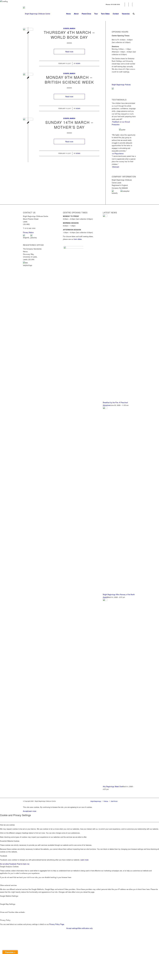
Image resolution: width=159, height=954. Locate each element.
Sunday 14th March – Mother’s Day (69, 125)
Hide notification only (85, 928)
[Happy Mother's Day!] (28, 123)
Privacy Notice (28, 232)
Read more (69, 51)
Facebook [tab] (3, 856)
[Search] (133, 13)
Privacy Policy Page (56, 924)
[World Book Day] (28, 33)
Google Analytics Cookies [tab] (9, 866)
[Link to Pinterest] (134, 4)
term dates (78, 239)
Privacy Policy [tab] (5, 920)
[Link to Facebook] (123, 4)
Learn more (32, 811)
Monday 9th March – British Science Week (69, 80)
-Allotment (115, 167)
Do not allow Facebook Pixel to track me (14, 864)
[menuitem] (68, 13)
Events (66, 28)
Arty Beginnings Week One (112, 786)
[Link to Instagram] (130, 4)
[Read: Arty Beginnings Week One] (105, 600)
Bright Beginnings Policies (121, 84)
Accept (25, 811)
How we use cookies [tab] (7, 825)
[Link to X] (126, 4)
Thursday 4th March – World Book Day (69, 35)
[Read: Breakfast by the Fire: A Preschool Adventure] (105, 216)
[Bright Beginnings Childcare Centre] (36, 13)
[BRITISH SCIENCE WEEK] (28, 78)
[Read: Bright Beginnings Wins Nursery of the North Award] (105, 408)
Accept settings (72, 928)
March (72, 28)
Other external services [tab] (8, 885)
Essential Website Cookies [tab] (9, 841)
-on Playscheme (117, 153)
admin (78, 63)
